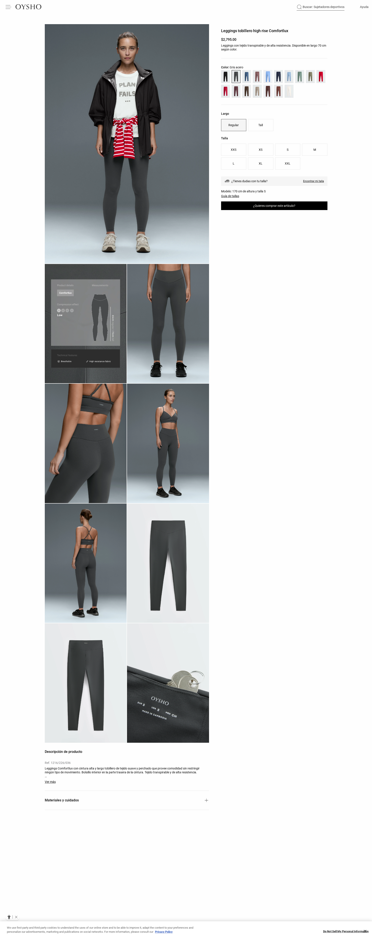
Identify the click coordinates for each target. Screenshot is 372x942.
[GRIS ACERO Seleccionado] (236, 76)
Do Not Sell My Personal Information (346, 931)
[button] (127, 144)
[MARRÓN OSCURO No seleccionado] (246, 91)
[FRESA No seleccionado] (225, 91)
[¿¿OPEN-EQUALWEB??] (12, 917)
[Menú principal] (8, 6)
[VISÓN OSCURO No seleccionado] (257, 91)
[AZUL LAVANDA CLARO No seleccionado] (268, 76)
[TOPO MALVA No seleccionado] (257, 76)
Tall (260, 125)
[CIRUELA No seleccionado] (236, 91)
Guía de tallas (230, 196)
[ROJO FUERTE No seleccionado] (320, 76)
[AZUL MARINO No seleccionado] (278, 76)
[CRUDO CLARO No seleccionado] (289, 91)
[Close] (365, 931)
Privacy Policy (164, 931)
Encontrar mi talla (313, 181)
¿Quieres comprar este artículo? (274, 205)
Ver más (50, 781)
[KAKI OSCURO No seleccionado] (310, 76)
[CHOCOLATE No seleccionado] (268, 91)
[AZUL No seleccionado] (289, 76)
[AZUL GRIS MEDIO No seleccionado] (246, 76)
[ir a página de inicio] (28, 7)
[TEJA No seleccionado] (278, 91)
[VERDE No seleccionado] (299, 76)
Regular (233, 125)
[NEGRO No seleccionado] (225, 76)
